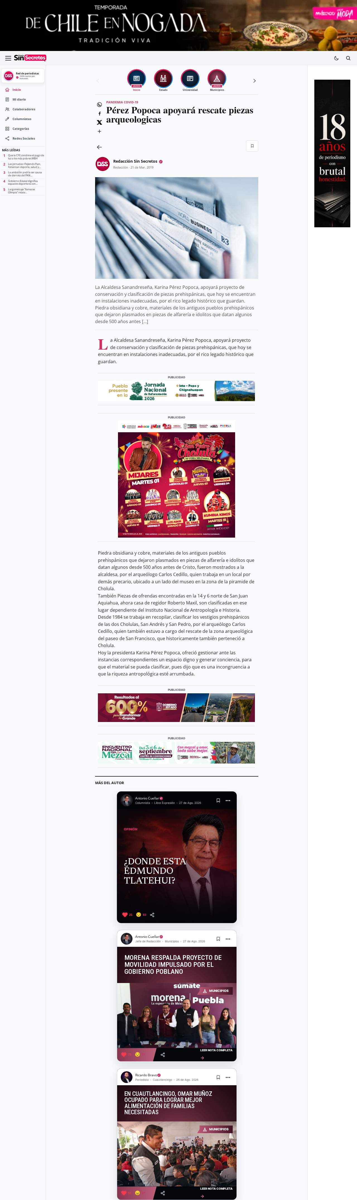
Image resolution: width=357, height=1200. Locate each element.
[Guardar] (252, 146)
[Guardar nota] (218, 800)
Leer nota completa (216, 1054)
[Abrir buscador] (348, 58)
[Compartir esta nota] (152, 915)
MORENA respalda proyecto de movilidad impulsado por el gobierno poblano (173, 964)
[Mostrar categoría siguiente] (253, 81)
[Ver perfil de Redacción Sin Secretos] (102, 164)
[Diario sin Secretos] (30, 58)
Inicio (17, 90)
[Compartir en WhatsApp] (99, 105)
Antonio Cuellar (147, 798)
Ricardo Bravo (146, 1075)
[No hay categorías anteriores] (98, 81)
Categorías (21, 129)
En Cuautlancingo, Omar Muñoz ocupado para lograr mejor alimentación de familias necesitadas (168, 1103)
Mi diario (19, 99)
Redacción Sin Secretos (135, 161)
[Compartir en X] (99, 122)
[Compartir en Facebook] (99, 114)
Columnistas (22, 119)
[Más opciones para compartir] (99, 131)
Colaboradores (24, 109)
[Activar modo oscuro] (336, 58)
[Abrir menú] (8, 58)
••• (228, 800)
